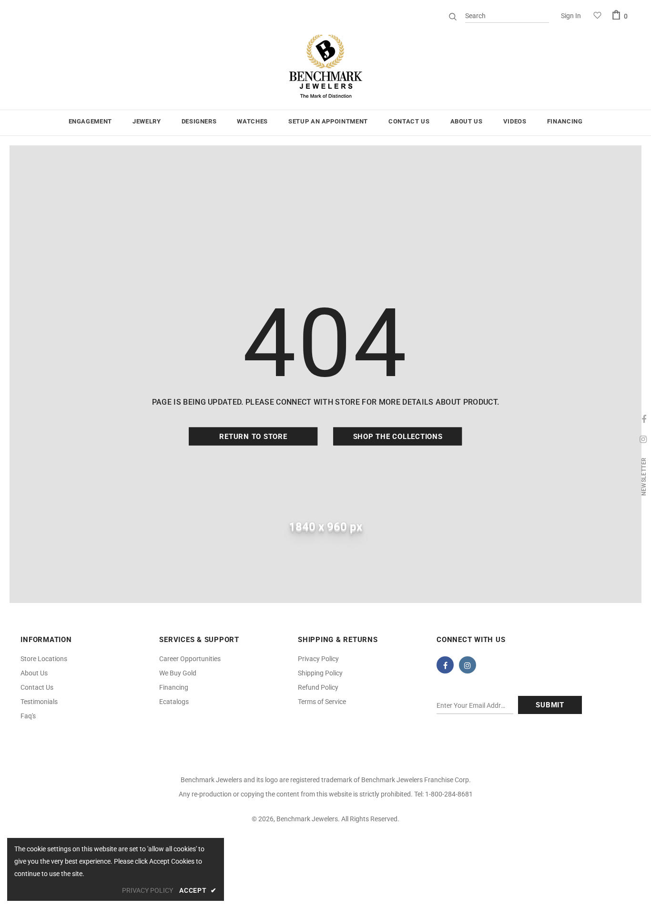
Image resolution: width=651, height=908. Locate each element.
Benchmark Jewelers (307, 819)
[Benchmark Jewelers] (325, 66)
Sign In (571, 16)
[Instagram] (467, 664)
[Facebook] (445, 664)
